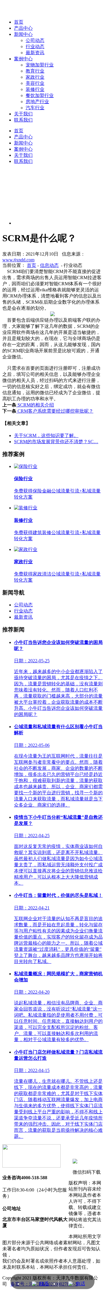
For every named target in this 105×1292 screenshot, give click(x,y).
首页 (18, 130)
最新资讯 (23, 617)
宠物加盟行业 (40, 64)
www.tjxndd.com (18, 259)
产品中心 (23, 136)
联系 (44, 1283)
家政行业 (35, 77)
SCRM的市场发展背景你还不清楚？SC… (56, 441)
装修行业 (35, 89)
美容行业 (35, 83)
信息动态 (49, 265)
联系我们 (23, 119)
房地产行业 (37, 101)
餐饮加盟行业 (40, 95)
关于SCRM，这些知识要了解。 (46, 435)
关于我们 (23, 113)
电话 (80, 1283)
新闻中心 (23, 142)
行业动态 (23, 610)
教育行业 (35, 70)
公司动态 (23, 604)
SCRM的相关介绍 (35, 404)
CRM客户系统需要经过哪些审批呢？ (54, 411)
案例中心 (23, 58)
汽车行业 (35, 107)
